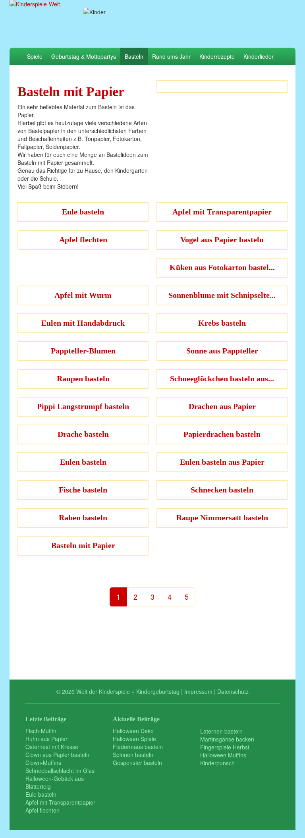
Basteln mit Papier (83, 545)
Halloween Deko (133, 731)
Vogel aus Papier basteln (222, 239)
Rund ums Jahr (171, 56)
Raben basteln (83, 517)
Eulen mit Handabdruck (83, 323)
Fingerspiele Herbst (224, 747)
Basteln (134, 56)
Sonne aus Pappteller (222, 350)
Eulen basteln (83, 462)
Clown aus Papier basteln (57, 755)
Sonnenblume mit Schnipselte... (222, 295)
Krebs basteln (222, 323)
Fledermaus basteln (138, 747)
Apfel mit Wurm (83, 295)
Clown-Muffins (43, 763)
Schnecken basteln (222, 489)
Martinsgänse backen (227, 739)
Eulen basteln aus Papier (222, 462)
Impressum (198, 691)
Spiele (34, 56)
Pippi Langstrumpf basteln (83, 406)
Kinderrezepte (217, 56)
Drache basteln (83, 434)
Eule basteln (83, 211)
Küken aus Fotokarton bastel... (222, 267)
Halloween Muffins (223, 755)
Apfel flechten (83, 239)
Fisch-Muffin (40, 731)
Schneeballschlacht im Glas (60, 770)
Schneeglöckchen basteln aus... (222, 378)
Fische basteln (83, 489)
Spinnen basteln (133, 755)
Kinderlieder (258, 56)
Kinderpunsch (217, 763)
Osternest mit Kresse (51, 747)
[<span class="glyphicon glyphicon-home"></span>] (16, 56)
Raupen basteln (83, 378)
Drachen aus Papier (222, 406)
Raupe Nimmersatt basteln (222, 517)
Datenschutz (233, 691)
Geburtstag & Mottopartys (83, 56)
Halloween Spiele (134, 739)
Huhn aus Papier (46, 739)
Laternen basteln (221, 731)
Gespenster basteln (137, 763)
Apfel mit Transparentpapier (222, 211)
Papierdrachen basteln (222, 434)
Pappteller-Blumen (83, 350)
